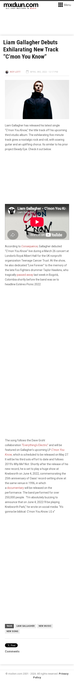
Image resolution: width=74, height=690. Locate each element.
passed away (25, 274)
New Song (12, 631)
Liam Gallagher (25, 626)
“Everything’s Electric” (35, 445)
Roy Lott (15, 72)
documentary (15, 487)
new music (45, 626)
